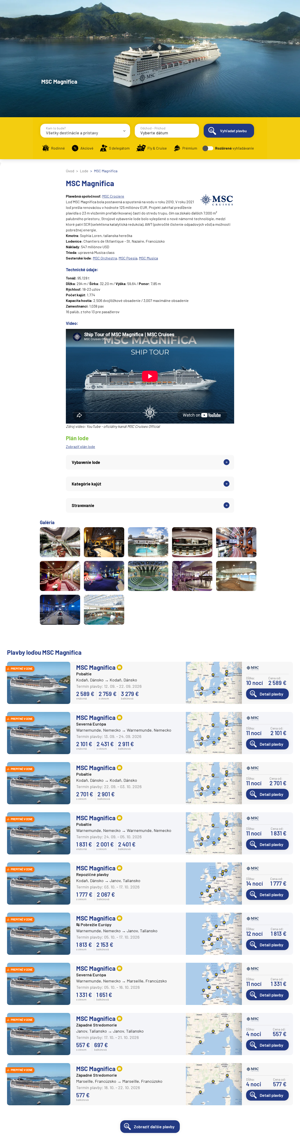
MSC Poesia (128, 258)
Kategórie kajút (86, 483)
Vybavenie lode (86, 462)
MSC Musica (148, 258)
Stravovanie (83, 505)
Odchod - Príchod (152, 128)
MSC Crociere (113, 196)
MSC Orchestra (105, 258)
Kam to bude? (56, 128)
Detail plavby (271, 693)
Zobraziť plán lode (80, 446)
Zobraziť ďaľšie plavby (154, 1126)
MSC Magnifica (96, 667)
